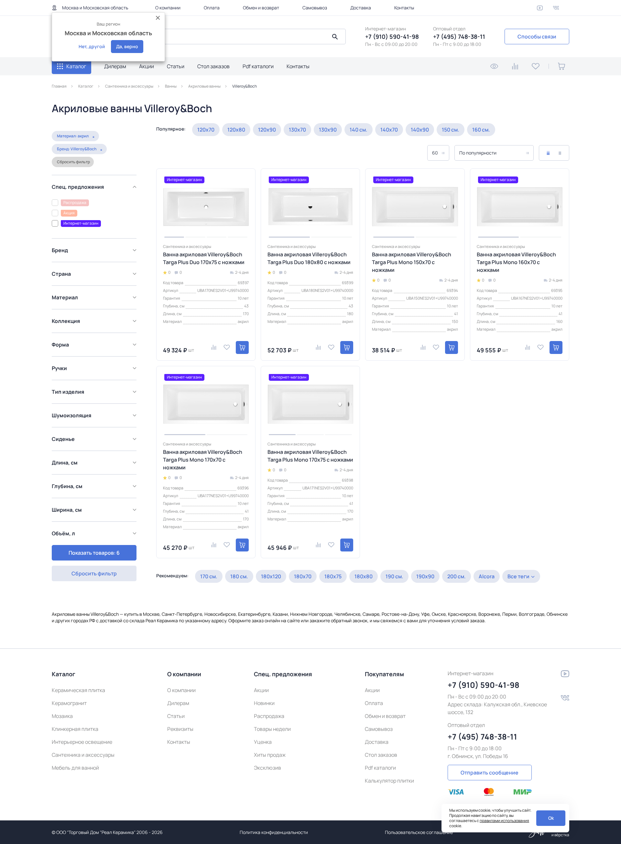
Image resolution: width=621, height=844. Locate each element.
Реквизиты (180, 728)
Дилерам (115, 66)
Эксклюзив (267, 767)
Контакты (404, 8)
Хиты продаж (270, 754)
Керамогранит (69, 703)
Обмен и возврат (261, 8)
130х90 (328, 129)
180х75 (333, 576)
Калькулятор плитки (389, 780)
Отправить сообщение (489, 772)
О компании (167, 8)
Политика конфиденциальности (274, 832)
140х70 (389, 129)
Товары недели (272, 728)
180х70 (302, 576)
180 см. (239, 576)
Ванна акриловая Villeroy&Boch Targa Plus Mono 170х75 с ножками (310, 455)
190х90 (425, 576)
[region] (96, 354)
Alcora (487, 576)
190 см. (394, 576)
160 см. (481, 129)
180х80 (363, 576)
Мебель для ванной (75, 767)
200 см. (456, 576)
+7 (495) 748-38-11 (459, 36)
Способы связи (537, 36)
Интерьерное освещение (82, 741)
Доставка (360, 8)
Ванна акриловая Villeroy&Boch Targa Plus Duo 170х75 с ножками (204, 258)
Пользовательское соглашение (419, 832)
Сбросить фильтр (73, 162)
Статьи (175, 66)
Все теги (518, 576)
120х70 (205, 129)
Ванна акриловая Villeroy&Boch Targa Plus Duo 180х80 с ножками (309, 258)
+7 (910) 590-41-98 (392, 36)
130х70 (297, 129)
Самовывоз (314, 8)
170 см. (208, 576)
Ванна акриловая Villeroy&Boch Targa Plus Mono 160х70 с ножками (516, 262)
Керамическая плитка (78, 690)
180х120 (271, 576)
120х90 (267, 129)
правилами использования (504, 820)
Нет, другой (92, 46)
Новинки (264, 703)
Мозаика (62, 716)
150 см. (450, 129)
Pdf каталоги (258, 66)
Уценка (263, 741)
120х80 (236, 129)
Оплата (212, 8)
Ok (551, 818)
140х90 (420, 129)
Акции (146, 66)
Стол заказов (213, 66)
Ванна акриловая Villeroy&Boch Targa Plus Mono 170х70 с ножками (202, 459)
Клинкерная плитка (75, 728)
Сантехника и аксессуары (83, 754)
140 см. (358, 129)
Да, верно (127, 46)
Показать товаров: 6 (94, 552)
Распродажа (269, 716)
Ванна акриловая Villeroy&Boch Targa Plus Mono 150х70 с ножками (411, 262)
